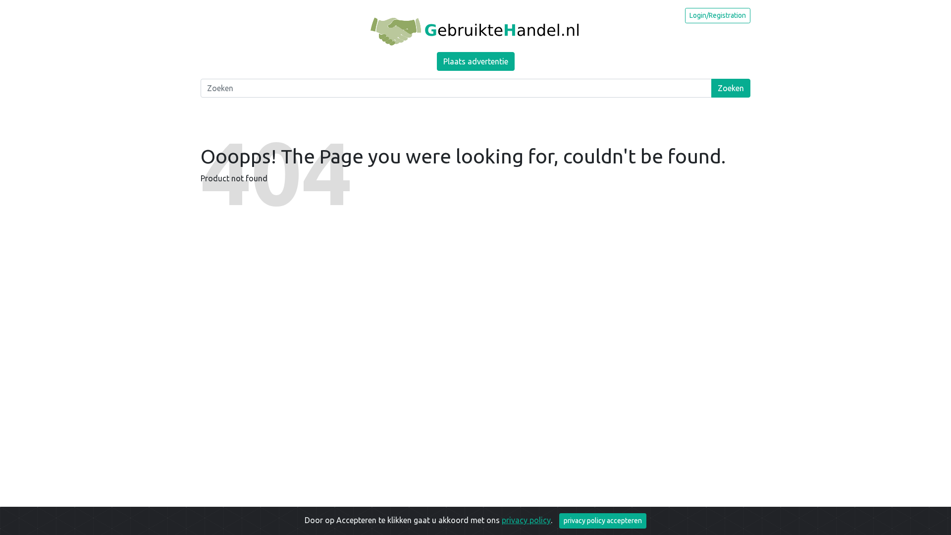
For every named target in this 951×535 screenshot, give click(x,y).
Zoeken (731, 88)
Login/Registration (717, 15)
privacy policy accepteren (603, 521)
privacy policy (526, 520)
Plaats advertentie (475, 61)
